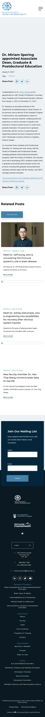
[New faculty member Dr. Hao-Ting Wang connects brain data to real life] (22, 354)
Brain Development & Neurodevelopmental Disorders (22, 588)
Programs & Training (22, 633)
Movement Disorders (22, 680)
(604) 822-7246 (24, 563)
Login (16, 545)
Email (10, 464)
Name (10, 450)
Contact (22, 637)
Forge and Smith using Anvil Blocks (29, 712)
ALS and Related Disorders (22, 663)
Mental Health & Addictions (22, 601)
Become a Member (23, 646)
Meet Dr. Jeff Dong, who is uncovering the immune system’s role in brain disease (20, 258)
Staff (22, 625)
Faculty (22, 621)
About (22, 616)
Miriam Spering (24, 92)
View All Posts (12, 214)
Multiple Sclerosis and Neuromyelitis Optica (22, 684)
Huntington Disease (22, 672)
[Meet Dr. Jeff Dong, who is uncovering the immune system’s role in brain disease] (22, 234)
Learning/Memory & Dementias (22, 597)
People (12, 76)
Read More (8, 275)
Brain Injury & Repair (22, 593)
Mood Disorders (22, 676)
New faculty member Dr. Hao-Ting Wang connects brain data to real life (21, 377)
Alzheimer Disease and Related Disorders (22, 668)
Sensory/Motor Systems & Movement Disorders (22, 606)
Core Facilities (22, 629)
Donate (22, 650)
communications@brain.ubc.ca (24, 571)
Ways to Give (22, 654)
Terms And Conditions (28, 707)
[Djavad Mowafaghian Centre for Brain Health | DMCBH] (14, 8)
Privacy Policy (13, 707)
